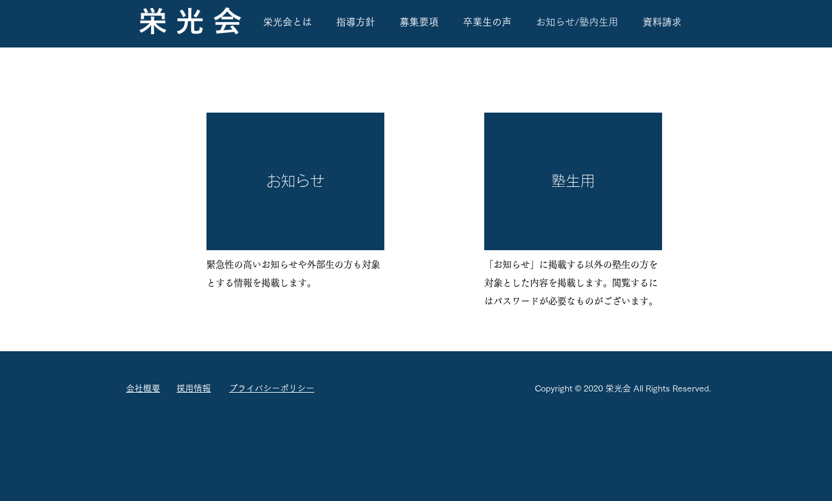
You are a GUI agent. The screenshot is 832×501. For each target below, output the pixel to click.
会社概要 (143, 388)
